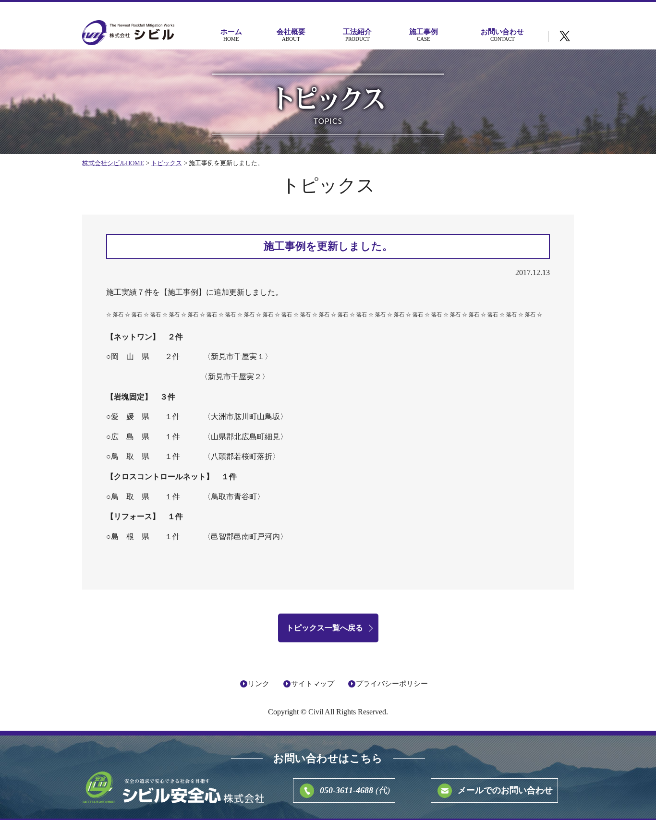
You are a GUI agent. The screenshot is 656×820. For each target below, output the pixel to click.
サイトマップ (312, 683)
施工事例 (423, 35)
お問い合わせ (502, 35)
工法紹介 (357, 35)
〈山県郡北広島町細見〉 (245, 437)
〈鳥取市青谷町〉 (234, 497)
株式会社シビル (128, 33)
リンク (258, 683)
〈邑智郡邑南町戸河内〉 (245, 536)
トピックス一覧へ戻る (324, 628)
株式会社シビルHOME (113, 163)
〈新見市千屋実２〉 (234, 377)
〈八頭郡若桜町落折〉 (241, 456)
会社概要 (291, 35)
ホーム (231, 35)
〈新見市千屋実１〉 (237, 356)
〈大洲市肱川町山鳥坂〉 (245, 416)
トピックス (166, 163)
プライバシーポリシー (392, 683)
